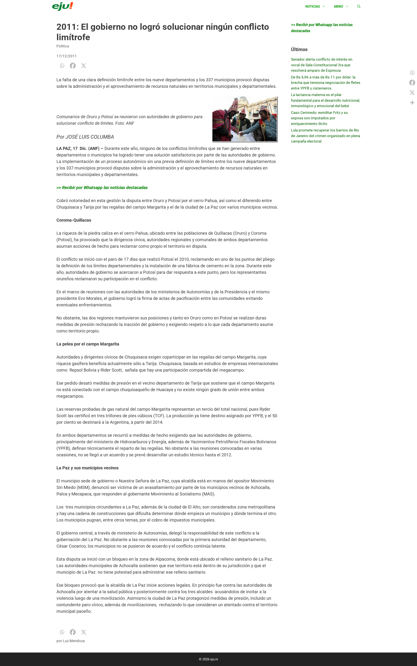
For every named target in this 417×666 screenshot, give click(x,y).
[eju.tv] (63, 6)
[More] (412, 103)
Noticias (312, 6)
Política (62, 46)
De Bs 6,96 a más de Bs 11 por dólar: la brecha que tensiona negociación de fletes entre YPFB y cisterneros (325, 82)
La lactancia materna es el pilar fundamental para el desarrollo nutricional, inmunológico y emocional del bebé (325, 100)
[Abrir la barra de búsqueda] (359, 6)
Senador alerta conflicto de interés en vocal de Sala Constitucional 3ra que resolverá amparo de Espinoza (321, 65)
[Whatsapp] (62, 66)
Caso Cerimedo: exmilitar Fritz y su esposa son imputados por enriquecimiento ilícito (319, 118)
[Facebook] (73, 66)
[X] (84, 66)
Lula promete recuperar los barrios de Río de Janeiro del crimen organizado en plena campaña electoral (325, 135)
